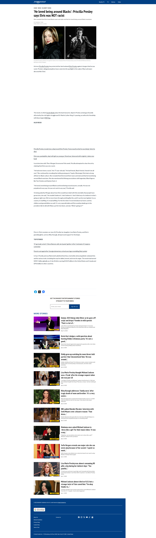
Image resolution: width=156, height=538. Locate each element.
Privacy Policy (37, 522)
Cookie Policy (37, 524)
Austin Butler (50, 113)
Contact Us (58, 517)
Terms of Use (36, 527)
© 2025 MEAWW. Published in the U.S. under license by (46, 502)
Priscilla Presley (44, 66)
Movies (113, 2)
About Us (36, 517)
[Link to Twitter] (84, 517)
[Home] (40, 2)
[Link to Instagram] (81, 517)
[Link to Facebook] (79, 517)
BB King (47, 118)
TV (108, 2)
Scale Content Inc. (62, 502)
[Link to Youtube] (87, 517)
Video (119, 2)
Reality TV (101, 2)
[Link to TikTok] (89, 517)
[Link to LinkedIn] (92, 517)
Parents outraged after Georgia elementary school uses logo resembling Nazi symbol (60, 251)
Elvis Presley (73, 66)
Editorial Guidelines (38, 519)
